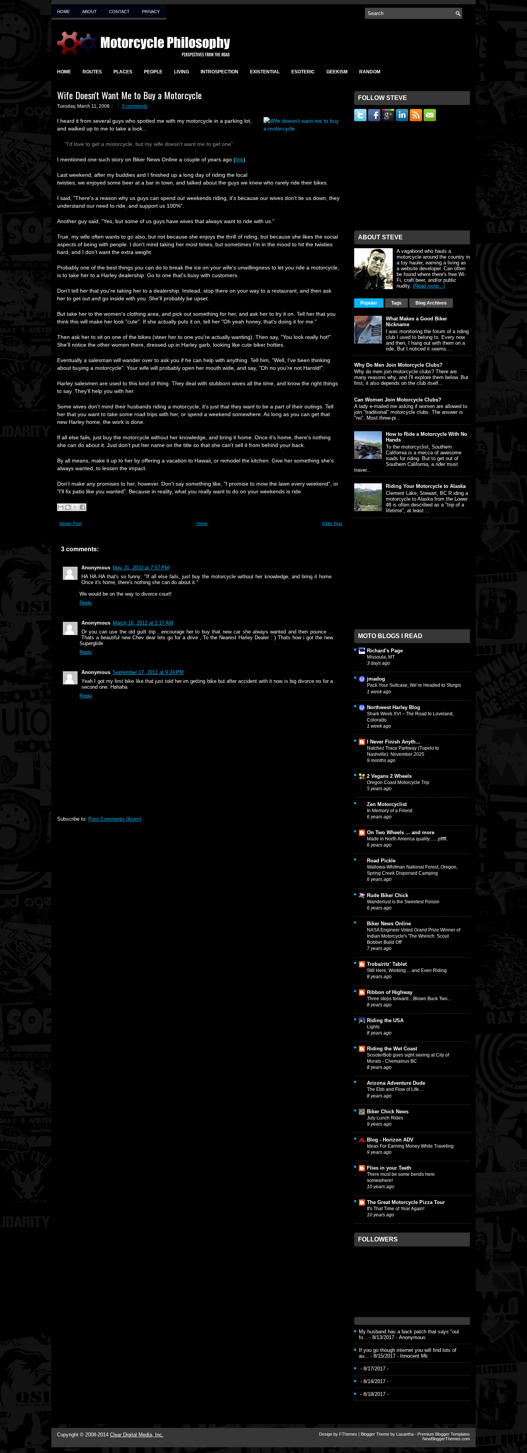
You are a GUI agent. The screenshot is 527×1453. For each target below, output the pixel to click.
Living (181, 72)
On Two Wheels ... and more (400, 832)
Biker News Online (389, 923)
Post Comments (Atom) (114, 819)
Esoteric (303, 72)
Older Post (332, 523)
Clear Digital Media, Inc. (137, 1435)
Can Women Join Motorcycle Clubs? (397, 400)
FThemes (348, 1434)
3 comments (134, 106)
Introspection (219, 72)
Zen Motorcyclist (387, 804)
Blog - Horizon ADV (390, 1140)
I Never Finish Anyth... (393, 742)
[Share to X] (75, 507)
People (153, 72)
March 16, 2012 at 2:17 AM (143, 623)
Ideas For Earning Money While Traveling (410, 1146)
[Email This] (60, 507)
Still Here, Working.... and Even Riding (407, 970)
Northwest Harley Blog (393, 707)
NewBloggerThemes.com (446, 1438)
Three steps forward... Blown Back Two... (409, 998)
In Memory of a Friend (389, 810)
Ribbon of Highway (389, 992)
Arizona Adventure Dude (396, 1083)
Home (63, 11)
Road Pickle (381, 861)
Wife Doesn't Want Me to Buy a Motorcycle (129, 95)
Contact (119, 11)
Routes (92, 72)
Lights (373, 1027)
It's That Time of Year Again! (395, 1208)
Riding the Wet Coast (392, 1049)
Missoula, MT (381, 657)
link (239, 159)
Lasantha (405, 1434)
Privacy (151, 11)
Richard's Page (385, 651)
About (89, 11)
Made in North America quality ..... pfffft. (407, 839)
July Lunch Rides (385, 1118)
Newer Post (70, 523)
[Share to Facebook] (82, 507)
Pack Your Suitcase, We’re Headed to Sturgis (414, 685)
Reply (85, 603)
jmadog (376, 679)
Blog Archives (431, 303)
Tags (396, 303)
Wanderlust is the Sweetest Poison (403, 901)
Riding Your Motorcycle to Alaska (426, 486)
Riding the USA (385, 1020)
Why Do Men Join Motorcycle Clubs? (398, 365)
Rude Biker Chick (387, 895)
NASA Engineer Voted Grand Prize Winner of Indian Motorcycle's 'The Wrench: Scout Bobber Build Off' (413, 936)
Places (122, 72)
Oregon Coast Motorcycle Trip (398, 782)
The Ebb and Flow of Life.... (395, 1089)
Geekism (337, 72)
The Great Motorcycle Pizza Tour (406, 1202)
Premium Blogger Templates (443, 1434)
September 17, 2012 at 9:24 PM (148, 672)
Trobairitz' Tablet (387, 964)
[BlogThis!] (68, 507)
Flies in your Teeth (389, 1168)
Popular (368, 303)
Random (369, 72)
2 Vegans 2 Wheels (389, 776)
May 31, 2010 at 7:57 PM (141, 568)
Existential (265, 72)
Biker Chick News (388, 1111)
